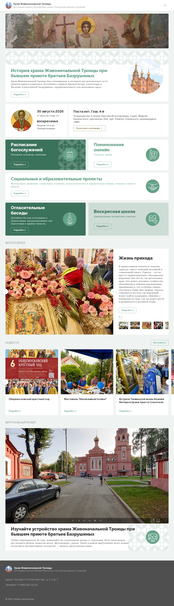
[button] (5, 291)
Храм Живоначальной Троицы (32, 3)
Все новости (159, 343)
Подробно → (127, 310)
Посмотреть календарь (88, 128)
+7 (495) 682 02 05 (27, 584)
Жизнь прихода (136, 258)
